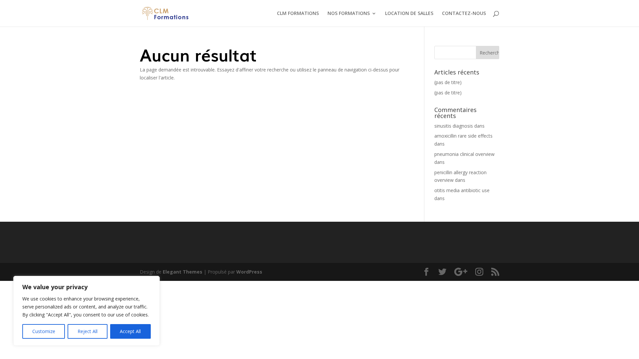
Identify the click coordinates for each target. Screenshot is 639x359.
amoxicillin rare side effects (463, 136)
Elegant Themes (182, 272)
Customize (43, 331)
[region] (86, 311)
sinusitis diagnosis (453, 126)
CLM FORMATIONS (298, 13)
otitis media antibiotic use (462, 190)
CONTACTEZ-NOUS (464, 13)
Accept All (130, 331)
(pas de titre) (448, 82)
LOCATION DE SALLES (409, 13)
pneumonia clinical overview (464, 154)
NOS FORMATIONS (348, 13)
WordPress (249, 272)
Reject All (88, 331)
